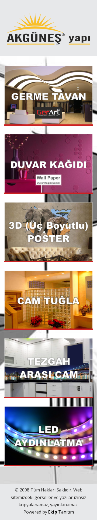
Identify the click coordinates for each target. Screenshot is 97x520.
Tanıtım (61, 512)
